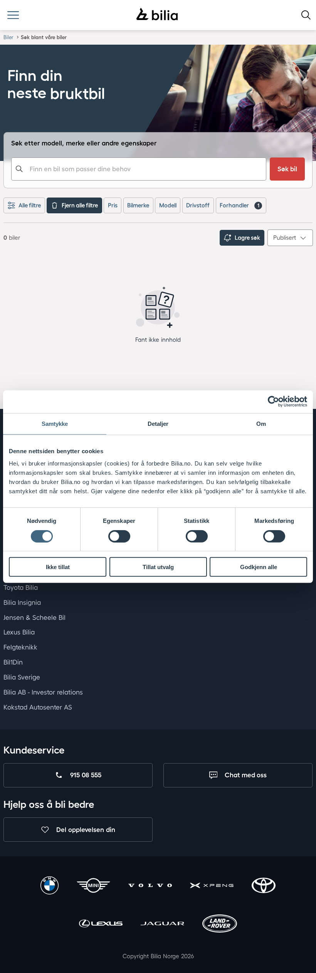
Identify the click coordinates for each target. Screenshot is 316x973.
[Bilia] (157, 15)
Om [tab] (261, 423)
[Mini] (93, 886)
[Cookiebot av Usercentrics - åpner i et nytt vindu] (273, 401)
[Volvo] (150, 886)
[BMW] (49, 886)
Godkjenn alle (258, 567)
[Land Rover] (219, 924)
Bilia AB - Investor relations (43, 691)
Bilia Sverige (21, 677)
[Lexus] (101, 924)
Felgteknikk (20, 647)
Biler (8, 37)
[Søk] (306, 15)
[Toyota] (264, 886)
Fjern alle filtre (80, 205)
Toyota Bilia (20, 587)
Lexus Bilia (19, 632)
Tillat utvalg (158, 567)
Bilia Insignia (22, 602)
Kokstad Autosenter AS (37, 706)
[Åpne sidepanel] (12, 15)
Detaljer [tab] (158, 423)
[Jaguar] (162, 924)
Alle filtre (29, 205)
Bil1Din (13, 662)
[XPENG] (212, 886)
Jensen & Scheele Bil (34, 617)
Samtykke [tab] (55, 423)
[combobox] (138, 169)
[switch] (119, 536)
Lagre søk (247, 237)
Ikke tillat (58, 567)
